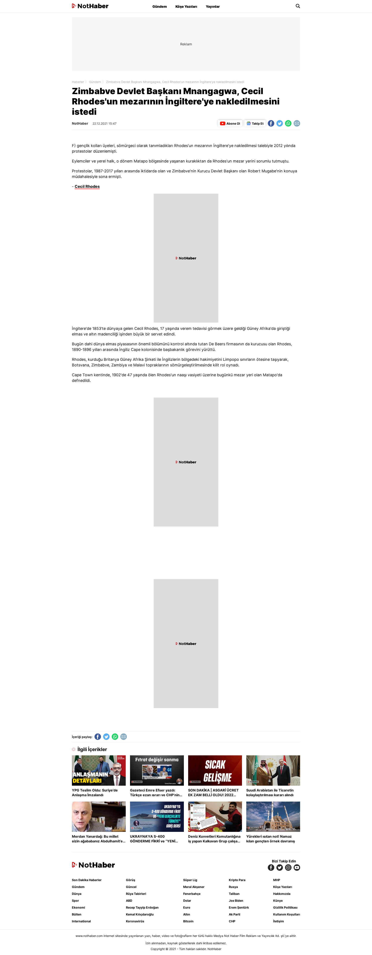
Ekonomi (78, 907)
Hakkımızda (281, 893)
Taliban (234, 893)
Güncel (131, 887)
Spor (75, 900)
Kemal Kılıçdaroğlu (140, 914)
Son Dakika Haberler (87, 880)
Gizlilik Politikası (285, 907)
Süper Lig (190, 880)
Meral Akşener (194, 887)
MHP (276, 880)
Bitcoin (188, 921)
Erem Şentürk (239, 907)
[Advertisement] (35, 81)
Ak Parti (234, 914)
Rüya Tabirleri (136, 893)
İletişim (278, 921)
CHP (232, 921)
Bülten (76, 914)
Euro (186, 907)
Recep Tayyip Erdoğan (142, 907)
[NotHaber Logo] (90, 6)
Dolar (187, 900)
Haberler (78, 82)
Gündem (159, 6)
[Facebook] (271, 123)
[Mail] (297, 123)
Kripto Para (237, 880)
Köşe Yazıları (186, 6)
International (81, 921)
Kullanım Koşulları (286, 914)
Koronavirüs (135, 921)
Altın (186, 914)
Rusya (233, 887)
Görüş (130, 880)
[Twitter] (279, 123)
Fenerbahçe (191, 893)
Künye (278, 900)
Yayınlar (213, 6)
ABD (129, 900)
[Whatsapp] (288, 123)
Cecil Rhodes (87, 186)
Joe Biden (236, 900)
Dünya (76, 893)
